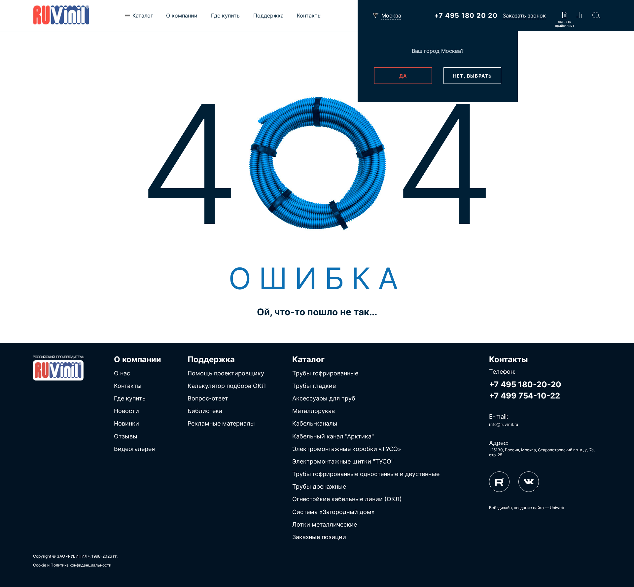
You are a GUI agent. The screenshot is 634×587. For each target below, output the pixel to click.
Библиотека (205, 410)
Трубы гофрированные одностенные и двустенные (366, 473)
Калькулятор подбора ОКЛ (227, 385)
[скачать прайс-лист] (564, 15)
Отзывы (125, 436)
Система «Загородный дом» (333, 511)
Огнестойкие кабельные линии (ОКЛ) (347, 499)
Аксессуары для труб (323, 398)
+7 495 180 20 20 (466, 15)
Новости (126, 410)
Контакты (128, 385)
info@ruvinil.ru (503, 424)
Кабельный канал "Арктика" (333, 436)
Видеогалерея (134, 448)
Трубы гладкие (314, 385)
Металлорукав (313, 410)
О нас (122, 373)
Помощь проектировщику (226, 373)
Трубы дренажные (319, 486)
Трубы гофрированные (325, 373)
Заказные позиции (319, 537)
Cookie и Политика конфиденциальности (72, 565)
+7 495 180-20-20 (525, 384)
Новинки (126, 423)
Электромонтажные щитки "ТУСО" (343, 461)
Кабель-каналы (314, 423)
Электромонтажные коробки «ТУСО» (346, 448)
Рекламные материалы (221, 423)
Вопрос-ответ (208, 398)
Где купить (130, 398)
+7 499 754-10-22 (524, 395)
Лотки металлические (324, 524)
